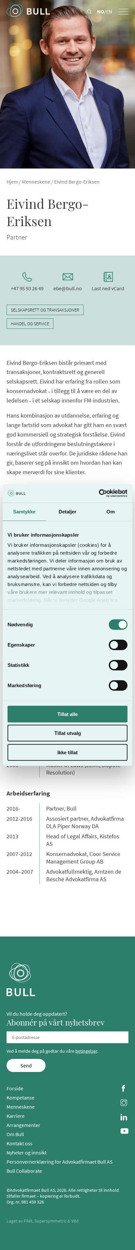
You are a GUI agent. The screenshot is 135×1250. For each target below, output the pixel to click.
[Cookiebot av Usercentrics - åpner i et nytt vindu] (98, 493)
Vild (75, 1221)
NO (100, 11)
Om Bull (15, 1134)
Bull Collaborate (24, 1171)
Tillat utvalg (67, 733)
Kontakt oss (19, 1143)
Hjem (12, 181)
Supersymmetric (50, 1221)
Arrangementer (23, 1125)
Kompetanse (20, 1097)
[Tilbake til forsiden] (28, 11)
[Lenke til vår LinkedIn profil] (124, 1118)
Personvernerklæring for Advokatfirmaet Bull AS (60, 1161)
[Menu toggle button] (123, 12)
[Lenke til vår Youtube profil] (124, 1131)
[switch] (118, 644)
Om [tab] (110, 511)
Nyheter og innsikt (27, 1152)
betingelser (86, 1051)
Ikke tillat (67, 752)
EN (109, 11)
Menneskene (36, 181)
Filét (28, 1221)
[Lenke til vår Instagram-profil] (124, 1103)
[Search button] (89, 12)
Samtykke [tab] (24, 511)
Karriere (16, 1116)
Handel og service (30, 324)
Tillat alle (67, 714)
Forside (15, 1088)
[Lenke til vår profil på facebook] (124, 1089)
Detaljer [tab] (68, 511)
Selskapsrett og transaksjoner (45, 310)
